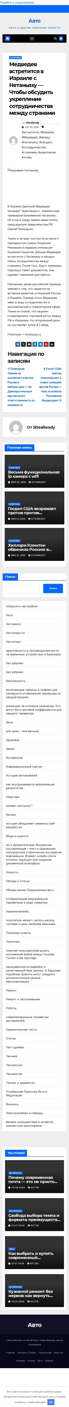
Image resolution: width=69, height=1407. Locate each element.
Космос (11, 814)
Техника (11, 1056)
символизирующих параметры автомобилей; (27, 1018)
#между (44, 137)
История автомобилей (21, 775)
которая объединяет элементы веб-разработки (30, 825)
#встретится (30, 132)
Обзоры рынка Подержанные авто (30, 890)
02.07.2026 (18, 1225)
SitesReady (32, 122)
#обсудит (45, 142)
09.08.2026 (19, 1187)
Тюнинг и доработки (20, 1082)
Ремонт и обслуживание (23, 999)
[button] (55, 38)
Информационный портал (24, 766)
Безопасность (15, 681)
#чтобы (27, 157)
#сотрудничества (34, 147)
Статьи (11, 1038)
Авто (34, 21)
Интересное (14, 757)
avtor (35, 1187)
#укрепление (47, 152)
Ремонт (11, 990)
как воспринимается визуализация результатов (30, 786)
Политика (15, 58)
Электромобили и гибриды (24, 1113)
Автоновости (15, 633)
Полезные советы (18, 932)
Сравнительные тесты (21, 1029)
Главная (10, 1352)
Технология (14, 1074)
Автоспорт (13, 641)
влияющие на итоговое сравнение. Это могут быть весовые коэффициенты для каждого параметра (33, 709)
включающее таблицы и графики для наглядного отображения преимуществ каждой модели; (33, 693)
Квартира (12, 797)
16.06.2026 (18, 1301)
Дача (9, 722)
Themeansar (34, 1344)
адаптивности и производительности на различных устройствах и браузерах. (33, 652)
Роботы (11, 1008)
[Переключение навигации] (32, 38)
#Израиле (47, 132)
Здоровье (12, 740)
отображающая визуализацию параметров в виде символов (27, 900)
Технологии (14, 1065)
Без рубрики (14, 663)
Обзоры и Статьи (18, 881)
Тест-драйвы (15, 1047)
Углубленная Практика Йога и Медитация (26, 1093)
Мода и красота (17, 836)
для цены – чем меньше (22, 731)
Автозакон (13, 624)
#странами (29, 152)
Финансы (12, 1104)
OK (51, 1402)
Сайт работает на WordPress (22, 1340)
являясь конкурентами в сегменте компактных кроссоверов (29, 1123)
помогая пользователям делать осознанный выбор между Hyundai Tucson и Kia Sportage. (30, 954)
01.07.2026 (18, 1263)
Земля (10, 749)
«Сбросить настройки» (22, 606)
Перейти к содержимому (17, 2)
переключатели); (17, 911)
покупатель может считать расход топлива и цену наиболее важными (30, 922)
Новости (12, 872)
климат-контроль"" (19, 805)
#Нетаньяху (30, 142)
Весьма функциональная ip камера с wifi (34, 474)
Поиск (10, 577)
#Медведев (30, 137)
